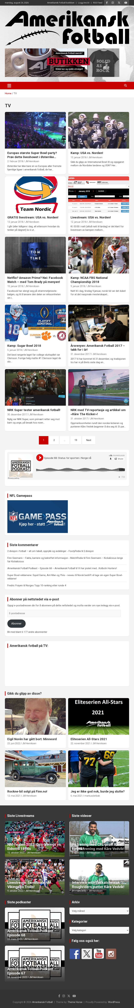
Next (88, 440)
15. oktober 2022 (16, 852)
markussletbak (92, 795)
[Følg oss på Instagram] (111, 954)
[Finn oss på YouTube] (99, 954)
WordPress (114, 1002)
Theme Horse (75, 1002)
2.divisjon (89, 551)
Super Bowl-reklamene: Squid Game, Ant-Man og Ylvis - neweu (40, 575)
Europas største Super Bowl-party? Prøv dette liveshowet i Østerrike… (32, 155)
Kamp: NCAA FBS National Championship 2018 (89, 280)
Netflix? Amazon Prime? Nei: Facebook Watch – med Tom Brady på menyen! (35, 280)
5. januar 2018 (14, 350)
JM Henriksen (32, 161)
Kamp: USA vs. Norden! (87, 153)
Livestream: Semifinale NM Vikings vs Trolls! (29, 885)
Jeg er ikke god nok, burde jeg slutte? (98, 791)
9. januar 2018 (78, 286)
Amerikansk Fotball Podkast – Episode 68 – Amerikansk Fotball (41, 568)
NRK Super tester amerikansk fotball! (33, 410)
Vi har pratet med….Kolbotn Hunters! (97, 568)
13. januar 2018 (78, 157)
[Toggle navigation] (9, 85)
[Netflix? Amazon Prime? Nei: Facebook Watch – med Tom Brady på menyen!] (35, 255)
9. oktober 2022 (15, 891)
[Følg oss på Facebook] (74, 954)
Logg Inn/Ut (83, 2)
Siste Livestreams (20, 816)
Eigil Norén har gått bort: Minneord (32, 739)
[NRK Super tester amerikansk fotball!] (35, 387)
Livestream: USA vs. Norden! (91, 217)
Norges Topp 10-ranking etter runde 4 (46, 585)
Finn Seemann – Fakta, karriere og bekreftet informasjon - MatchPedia (45, 558)
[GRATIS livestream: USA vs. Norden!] (35, 194)
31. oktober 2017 (79, 418)
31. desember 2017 (81, 354)
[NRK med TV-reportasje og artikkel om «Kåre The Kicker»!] (98, 387)
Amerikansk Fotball (42, 1002)
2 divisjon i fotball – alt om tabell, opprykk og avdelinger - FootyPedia (44, 551)
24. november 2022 (17, 977)
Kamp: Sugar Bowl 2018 (24, 346)
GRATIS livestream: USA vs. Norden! (32, 217)
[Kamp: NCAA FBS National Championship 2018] (98, 255)
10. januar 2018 (15, 286)
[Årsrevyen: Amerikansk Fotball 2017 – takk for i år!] (98, 323)
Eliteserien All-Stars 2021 (89, 739)
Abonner (16, 623)
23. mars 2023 (14, 939)
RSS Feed (97, 2)
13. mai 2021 (14, 795)
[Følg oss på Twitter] (87, 954)
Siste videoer (82, 816)
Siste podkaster (19, 902)
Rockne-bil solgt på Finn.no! (27, 791)
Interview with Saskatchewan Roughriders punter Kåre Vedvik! (98, 885)
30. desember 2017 (17, 414)
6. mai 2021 (77, 795)
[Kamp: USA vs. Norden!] (98, 130)
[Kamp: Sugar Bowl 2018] (35, 323)
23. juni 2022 (13, 743)
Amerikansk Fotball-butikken (60, 2)
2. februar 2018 (15, 161)
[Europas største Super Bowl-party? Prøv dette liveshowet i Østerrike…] (35, 130)
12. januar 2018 (78, 222)
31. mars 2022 (79, 891)
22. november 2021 (81, 743)
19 (76, 440)
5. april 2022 (78, 852)
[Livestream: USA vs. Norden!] (98, 194)
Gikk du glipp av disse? (24, 693)
